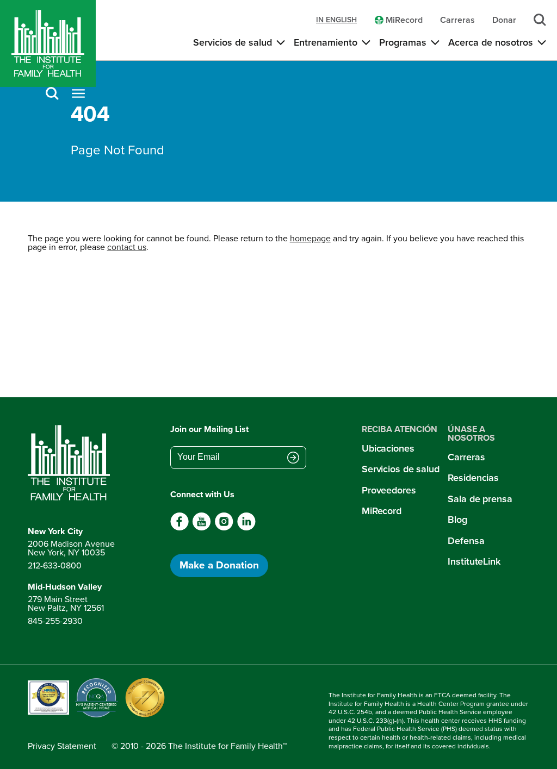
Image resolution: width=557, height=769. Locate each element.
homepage (310, 238)
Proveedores (389, 490)
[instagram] (223, 528)
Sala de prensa (480, 499)
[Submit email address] (293, 458)
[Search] (52, 94)
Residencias (473, 478)
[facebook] (179, 528)
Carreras (466, 457)
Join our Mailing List (209, 429)
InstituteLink (474, 561)
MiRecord (381, 511)
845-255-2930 (55, 621)
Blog (457, 519)
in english (336, 20)
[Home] (48, 43)
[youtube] (201, 528)
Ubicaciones (388, 448)
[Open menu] (78, 94)
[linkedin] (246, 528)
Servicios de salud (401, 469)
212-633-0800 (55, 565)
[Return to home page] (71, 463)
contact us (126, 247)
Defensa (466, 541)
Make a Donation (219, 565)
